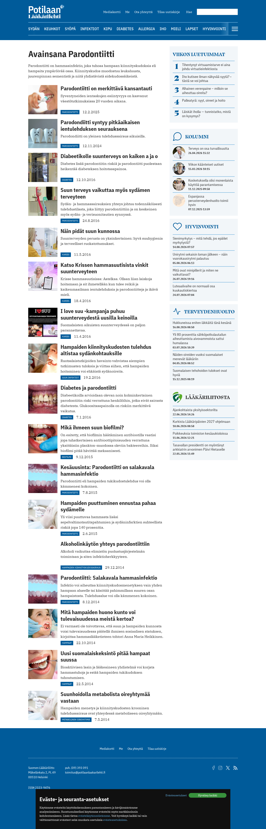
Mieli (176, 28)
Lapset (192, 28)
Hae (189, 12)
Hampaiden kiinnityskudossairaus (81, 567)
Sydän (34, 28)
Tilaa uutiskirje (168, 12)
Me (127, 12)
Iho (163, 28)
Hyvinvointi (214, 28)
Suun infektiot (70, 377)
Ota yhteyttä (143, 12)
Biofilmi (66, 456)
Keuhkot (52, 28)
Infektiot (89, 28)
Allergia (146, 28)
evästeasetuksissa (115, 820)
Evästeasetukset (176, 795)
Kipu (108, 28)
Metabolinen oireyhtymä (76, 719)
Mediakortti (112, 12)
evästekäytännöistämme (94, 816)
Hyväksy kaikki (207, 795)
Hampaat (67, 642)
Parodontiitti (70, 112)
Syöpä (70, 28)
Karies (65, 254)
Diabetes (125, 28)
